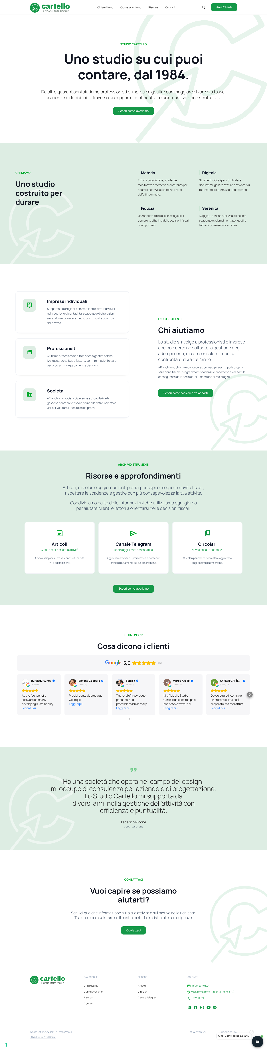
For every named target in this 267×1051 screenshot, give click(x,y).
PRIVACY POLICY (198, 1032)
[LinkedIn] (189, 1005)
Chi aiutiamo (91, 985)
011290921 (198, 998)
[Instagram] (202, 1005)
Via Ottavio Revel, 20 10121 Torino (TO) (212, 991)
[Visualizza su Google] (25, 682)
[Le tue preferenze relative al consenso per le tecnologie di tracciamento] (6, 1044)
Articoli (142, 985)
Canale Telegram (147, 997)
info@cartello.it (200, 985)
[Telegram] (215, 1005)
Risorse (88, 997)
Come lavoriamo (93, 991)
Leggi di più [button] (29, 708)
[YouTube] (208, 1005)
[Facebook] (195, 1005)
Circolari (142, 991)
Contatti (88, 1003)
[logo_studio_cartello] (51, 7)
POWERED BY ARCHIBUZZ (43, 1036)
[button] (160, 7)
